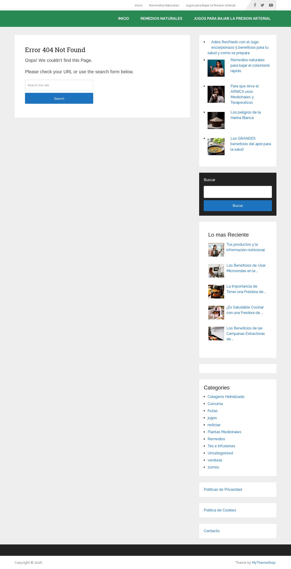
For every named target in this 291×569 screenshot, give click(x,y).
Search (59, 98)
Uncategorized (220, 453)
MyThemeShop (264, 562)
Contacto (212, 531)
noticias (214, 425)
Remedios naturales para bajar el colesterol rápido (250, 65)
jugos (212, 418)
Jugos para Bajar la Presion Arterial (211, 5)
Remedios (216, 439)
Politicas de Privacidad (223, 489)
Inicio (138, 5)
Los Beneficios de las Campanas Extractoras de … (245, 333)
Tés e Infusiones (221, 446)
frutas (213, 411)
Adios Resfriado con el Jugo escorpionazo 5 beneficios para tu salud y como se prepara (238, 47)
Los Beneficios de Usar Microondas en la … (246, 268)
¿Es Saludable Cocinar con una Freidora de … (245, 310)
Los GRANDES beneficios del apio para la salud (251, 144)
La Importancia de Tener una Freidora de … (246, 289)
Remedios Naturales (164, 5)
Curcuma (215, 404)
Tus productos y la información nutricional (245, 247)
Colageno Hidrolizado (226, 397)
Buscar (209, 180)
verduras (215, 460)
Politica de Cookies (220, 510)
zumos (213, 467)
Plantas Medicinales (224, 432)
